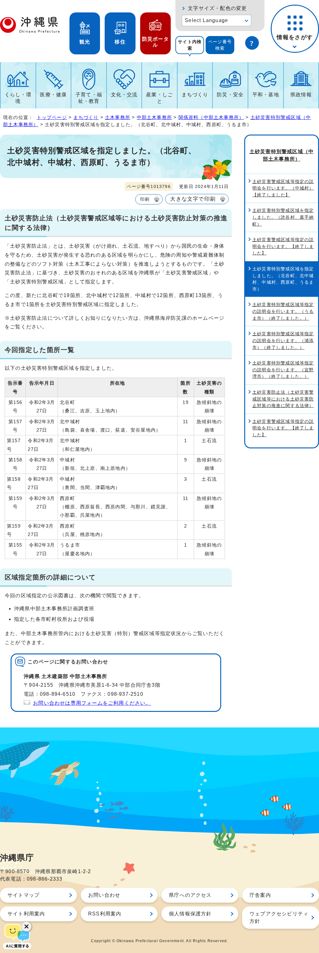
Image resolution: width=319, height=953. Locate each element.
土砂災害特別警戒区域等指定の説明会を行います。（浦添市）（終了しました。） (283, 340)
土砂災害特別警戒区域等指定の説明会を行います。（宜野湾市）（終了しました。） (283, 369)
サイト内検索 (190, 45)
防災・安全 (230, 94)
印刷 (145, 199)
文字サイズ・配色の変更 (217, 8)
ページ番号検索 (220, 45)
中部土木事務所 (154, 117)
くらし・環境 (18, 98)
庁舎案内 (260, 895)
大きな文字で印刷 (193, 199)
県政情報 (301, 94)
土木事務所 (117, 117)
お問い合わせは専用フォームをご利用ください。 (92, 703)
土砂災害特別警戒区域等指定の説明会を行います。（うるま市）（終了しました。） (283, 311)
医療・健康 (53, 94)
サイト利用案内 (26, 913)
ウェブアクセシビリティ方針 (279, 917)
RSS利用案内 (104, 913)
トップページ (52, 117)
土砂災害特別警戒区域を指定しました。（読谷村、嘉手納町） (283, 217)
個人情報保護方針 (190, 913)
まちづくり (195, 94)
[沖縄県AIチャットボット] (17, 936)
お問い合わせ (104, 895)
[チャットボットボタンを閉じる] (26, 927)
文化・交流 (124, 94)
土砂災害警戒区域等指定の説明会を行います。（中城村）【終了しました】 (283, 188)
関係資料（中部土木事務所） (211, 117)
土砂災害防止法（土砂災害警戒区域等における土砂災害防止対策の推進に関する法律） (283, 399)
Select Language (206, 20)
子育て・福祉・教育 (88, 98)
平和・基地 (265, 94)
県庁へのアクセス (190, 895)
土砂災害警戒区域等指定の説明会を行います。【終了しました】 (283, 246)
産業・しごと (159, 98)
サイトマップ (23, 895)
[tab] (189, 45)
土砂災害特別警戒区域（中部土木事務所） (282, 155)
